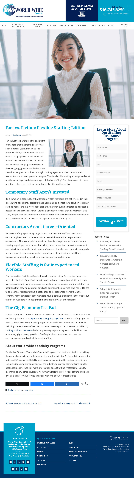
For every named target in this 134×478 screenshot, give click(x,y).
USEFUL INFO (42, 456)
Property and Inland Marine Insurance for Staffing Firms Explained (112, 245)
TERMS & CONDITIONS (78, 451)
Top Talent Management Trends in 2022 (71, 403)
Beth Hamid (17, 135)
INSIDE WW (41, 464)
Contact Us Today (111, 220)
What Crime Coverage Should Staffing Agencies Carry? (112, 307)
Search (124, 320)
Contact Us (74, 447)
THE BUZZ (41, 460)
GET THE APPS (42, 447)
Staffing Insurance (46, 443)
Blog (71, 443)
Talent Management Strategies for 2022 (24, 403)
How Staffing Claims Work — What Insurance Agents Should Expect (113, 278)
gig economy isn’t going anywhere (46, 318)
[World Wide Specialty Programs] (23, 10)
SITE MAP (72, 460)
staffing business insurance (19, 330)
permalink (29, 390)
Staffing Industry (15, 390)
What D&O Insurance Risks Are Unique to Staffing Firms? (110, 293)
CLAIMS (40, 451)
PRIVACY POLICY (75, 456)
